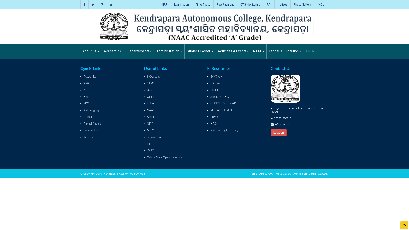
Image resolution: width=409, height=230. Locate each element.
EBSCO (214, 117)
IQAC (87, 83)
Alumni (88, 117)
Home (253, 173)
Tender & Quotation (284, 51)
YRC (86, 103)
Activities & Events (232, 51)
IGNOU (151, 150)
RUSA (150, 103)
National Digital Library (224, 130)
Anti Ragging (91, 110)
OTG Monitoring (250, 4)
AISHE (151, 117)
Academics (112, 51)
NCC (86, 90)
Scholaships (154, 137)
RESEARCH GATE (221, 110)
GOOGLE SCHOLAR (223, 103)
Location (278, 132)
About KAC (266, 173)
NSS (86, 97)
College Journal (93, 130)
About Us (89, 51)
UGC (309, 51)
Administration (168, 51)
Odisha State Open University (165, 157)
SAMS (150, 83)
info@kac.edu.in (284, 124)
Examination (181, 4)
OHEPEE (152, 97)
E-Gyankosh (217, 83)
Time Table (202, 4)
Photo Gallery (302, 4)
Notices (282, 4)
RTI (269, 4)
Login (312, 173)
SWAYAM (216, 76)
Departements (139, 51)
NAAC (257, 51)
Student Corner (199, 51)
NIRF (164, 4)
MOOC (214, 90)
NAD (213, 123)
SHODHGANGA (220, 97)
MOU (321, 4)
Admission (300, 173)
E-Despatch (154, 76)
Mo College (154, 130)
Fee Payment (225, 4)
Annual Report (92, 123)
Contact (323, 173)
